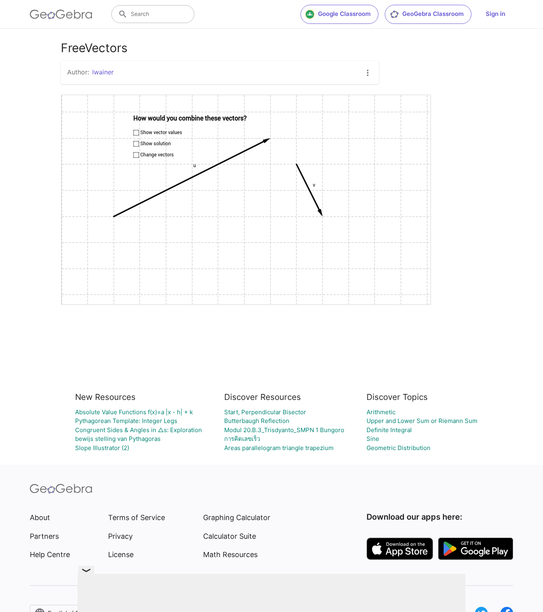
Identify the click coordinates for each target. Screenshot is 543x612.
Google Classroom (344, 14)
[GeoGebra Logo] (61, 14)
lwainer (103, 72)
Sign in (495, 14)
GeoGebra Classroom (432, 14)
